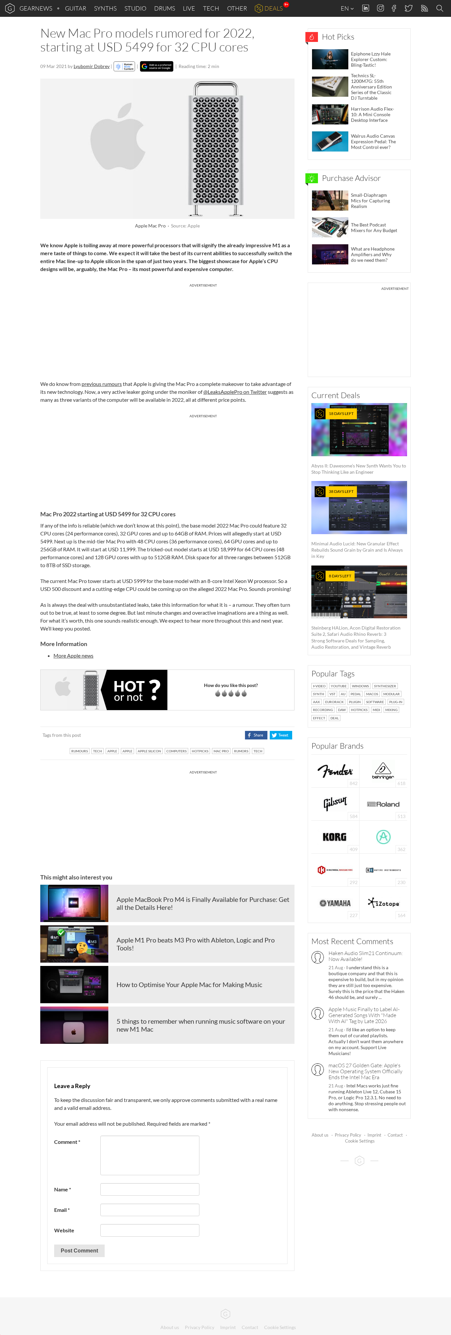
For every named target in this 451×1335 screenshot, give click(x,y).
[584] (335, 803)
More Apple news (73, 655)
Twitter (408, 8)
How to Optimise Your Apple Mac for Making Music (189, 984)
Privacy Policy (348, 1135)
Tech (211, 8)
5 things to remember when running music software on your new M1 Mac (201, 1025)
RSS (424, 8)
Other (237, 8)
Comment (67, 1142)
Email (62, 1210)
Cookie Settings (360, 1141)
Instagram (380, 8)
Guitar (75, 8)
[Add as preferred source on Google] (156, 66)
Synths (105, 8)
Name (62, 1189)
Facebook (394, 8)
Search (441, 9)
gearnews (35, 8)
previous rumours (102, 384)
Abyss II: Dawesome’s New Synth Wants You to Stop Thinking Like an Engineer (358, 443)
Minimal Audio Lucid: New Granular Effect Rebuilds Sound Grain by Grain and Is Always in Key (357, 524)
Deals (273, 8)
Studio (135, 8)
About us (320, 1135)
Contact (395, 1135)
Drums (164, 8)
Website (64, 1230)
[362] (383, 836)
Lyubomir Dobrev (92, 66)
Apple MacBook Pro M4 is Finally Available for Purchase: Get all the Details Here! (203, 903)
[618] (383, 770)
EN (345, 8)
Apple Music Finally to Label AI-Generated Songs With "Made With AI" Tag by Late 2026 (364, 1015)
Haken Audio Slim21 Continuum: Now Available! (366, 956)
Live (189, 8)
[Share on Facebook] (256, 735)
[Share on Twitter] (280, 735)
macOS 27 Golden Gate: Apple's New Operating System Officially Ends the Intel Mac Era (365, 1071)
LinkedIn (365, 8)
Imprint (374, 1135)
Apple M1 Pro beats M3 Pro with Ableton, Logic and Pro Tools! (196, 944)
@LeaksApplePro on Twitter (235, 392)
